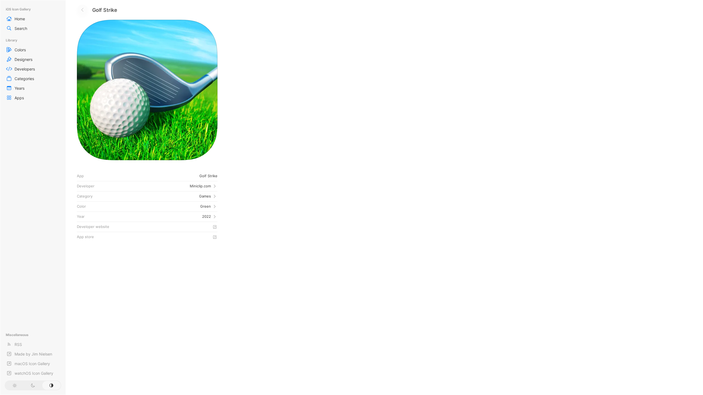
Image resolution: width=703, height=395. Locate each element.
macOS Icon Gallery (32, 363)
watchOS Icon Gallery (34, 373)
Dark (33, 385)
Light (14, 385)
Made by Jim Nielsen (33, 354)
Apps (19, 97)
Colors (20, 49)
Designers (23, 59)
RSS (18, 344)
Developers (25, 69)
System (51, 385)
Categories (24, 78)
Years (19, 88)
